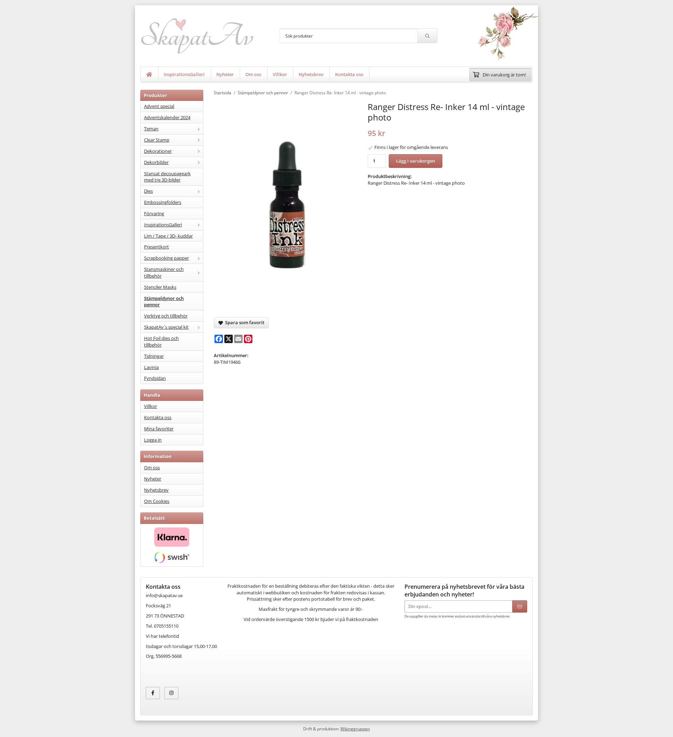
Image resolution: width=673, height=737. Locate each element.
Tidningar (154, 356)
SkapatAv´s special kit (166, 327)
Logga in (153, 440)
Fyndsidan (155, 378)
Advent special (159, 106)
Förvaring (154, 213)
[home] (149, 74)
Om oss (253, 74)
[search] (427, 36)
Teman (151, 128)
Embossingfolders (162, 202)
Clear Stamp (156, 140)
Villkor (280, 74)
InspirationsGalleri (184, 74)
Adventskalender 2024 (167, 117)
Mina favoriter (159, 428)
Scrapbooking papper (166, 258)
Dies (148, 191)
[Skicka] (519, 606)
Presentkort (156, 247)
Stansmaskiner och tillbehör (164, 272)
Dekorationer (158, 151)
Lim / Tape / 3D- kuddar (168, 236)
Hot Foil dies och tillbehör (161, 341)
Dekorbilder (156, 162)
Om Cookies (156, 501)
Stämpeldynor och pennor (164, 301)
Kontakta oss (349, 74)
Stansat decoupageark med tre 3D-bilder (167, 176)
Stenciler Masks (160, 287)
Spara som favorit (243, 322)
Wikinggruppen (355, 728)
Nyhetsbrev (311, 74)
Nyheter (225, 74)
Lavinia (151, 367)
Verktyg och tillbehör (166, 316)
